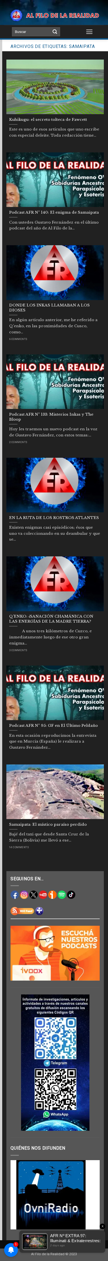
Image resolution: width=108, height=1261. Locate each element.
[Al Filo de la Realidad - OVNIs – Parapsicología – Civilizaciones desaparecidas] (54, 15)
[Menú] (89, 31)
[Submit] (55, 32)
